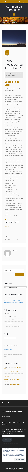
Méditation (14, 22)
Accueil (3, 22)
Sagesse (18, 238)
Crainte (8, 238)
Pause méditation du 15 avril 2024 (14, 64)
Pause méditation (8, 22)
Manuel (13, 238)
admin (7, 236)
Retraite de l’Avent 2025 (10, 316)
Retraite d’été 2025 (9, 320)
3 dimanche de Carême (14, 384)
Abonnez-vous (7, 439)
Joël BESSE (6, 379)
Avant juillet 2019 (8, 349)
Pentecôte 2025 (8, 323)
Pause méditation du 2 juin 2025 (12, 326)
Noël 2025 (7, 313)
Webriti (17, 469)
